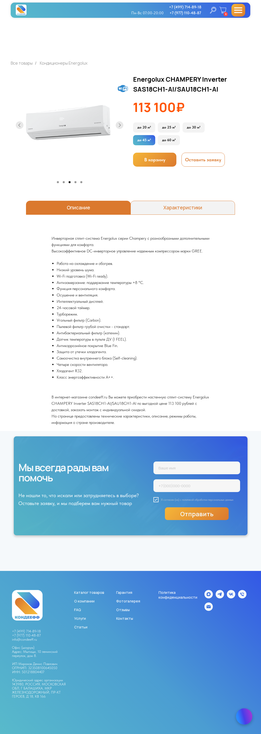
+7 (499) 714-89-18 (26, 631)
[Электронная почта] (208, 609)
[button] (203, 160)
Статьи (80, 627)
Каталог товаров (89, 592)
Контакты (124, 618)
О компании (84, 601)
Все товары (22, 63)
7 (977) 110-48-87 (27, 635)
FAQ (77, 609)
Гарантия (124, 592)
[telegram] (220, 597)
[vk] (231, 597)
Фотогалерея (128, 601)
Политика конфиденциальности (178, 595)
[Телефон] (242, 597)
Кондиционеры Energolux (63, 63)
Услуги (80, 618)
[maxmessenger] (208, 597)
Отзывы (123, 609)
